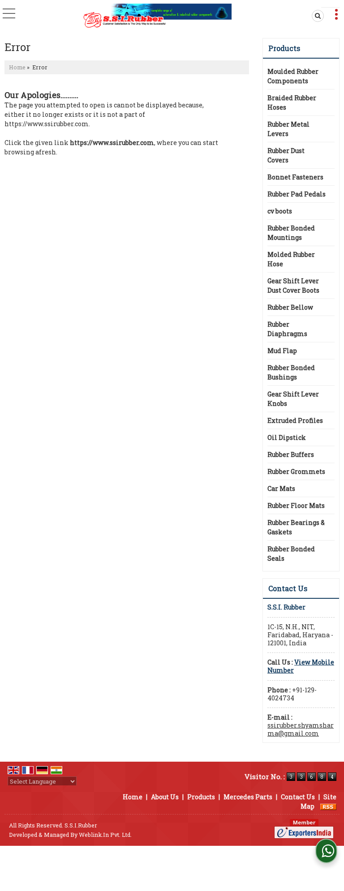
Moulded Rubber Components (292, 76)
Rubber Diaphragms (287, 329)
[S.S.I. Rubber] (157, 16)
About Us (165, 797)
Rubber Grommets (296, 471)
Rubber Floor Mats (296, 505)
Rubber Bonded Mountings (291, 233)
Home (17, 67)
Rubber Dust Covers (286, 155)
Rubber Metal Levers (288, 129)
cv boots (279, 211)
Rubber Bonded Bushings (291, 372)
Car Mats (281, 488)
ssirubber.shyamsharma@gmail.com (300, 729)
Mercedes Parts (248, 797)
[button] (300, 666)
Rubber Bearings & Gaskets (296, 527)
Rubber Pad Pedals (296, 194)
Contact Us (298, 797)
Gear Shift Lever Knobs (293, 399)
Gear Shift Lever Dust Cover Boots (293, 285)
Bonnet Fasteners (295, 177)
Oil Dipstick (286, 437)
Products (284, 48)
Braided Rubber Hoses (291, 102)
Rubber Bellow (290, 307)
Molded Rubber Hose (291, 259)
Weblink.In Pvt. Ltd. (105, 834)
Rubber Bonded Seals (291, 554)
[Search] (316, 16)
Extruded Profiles (295, 420)
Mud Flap (282, 350)
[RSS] (328, 806)
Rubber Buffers (290, 454)
